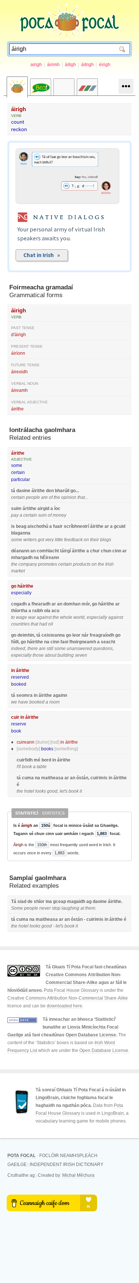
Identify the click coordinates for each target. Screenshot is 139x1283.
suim (16, 508)
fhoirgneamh (82, 641)
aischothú (37, 526)
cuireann (25, 742)
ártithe (29, 508)
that (81, 497)
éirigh (104, 64)
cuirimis (98, 777)
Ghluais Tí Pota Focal (78, 1089)
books (47, 748)
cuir (15, 717)
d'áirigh (18, 334)
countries (20, 624)
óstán (82, 777)
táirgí (65, 550)
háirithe (25, 586)
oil (50, 624)
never (45, 908)
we (14, 702)
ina (49, 901)
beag (21, 526)
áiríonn (18, 353)
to (13, 617)
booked (18, 684)
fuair (58, 526)
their (94, 539)
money (59, 515)
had (43, 624)
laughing (70, 908)
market (18, 571)
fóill (15, 641)
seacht (108, 641)
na (36, 557)
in (13, 670)
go (73, 490)
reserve (18, 724)
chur (95, 550)
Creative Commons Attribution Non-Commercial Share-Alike (67, 998)
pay (15, 515)
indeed (18, 648)
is (13, 526)
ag (89, 901)
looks (40, 791)
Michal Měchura (78, 1175)
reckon (19, 129)
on (86, 539)
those (38, 655)
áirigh (18, 109)
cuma (28, 777)
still (50, 648)
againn (60, 695)
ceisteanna (53, 635)
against (44, 617)
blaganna (20, 533)
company (28, 564)
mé (37, 760)
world (79, 617)
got (41, 539)
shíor (39, 901)
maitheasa (52, 777)
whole (66, 617)
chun (106, 550)
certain (18, 472)
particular (20, 479)
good (52, 791)
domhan (71, 604)
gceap (59, 901)
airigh (36, 64)
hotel (29, 791)
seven (81, 655)
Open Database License (91, 1034)
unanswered (79, 648)
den (50, 490)
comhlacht (48, 550)
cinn (116, 550)
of (51, 497)
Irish (109, 564)
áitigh (70, 64)
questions (103, 648)
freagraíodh (102, 635)
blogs (105, 539)
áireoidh (19, 371)
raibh (37, 610)
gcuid (119, 526)
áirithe (17, 409)
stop (56, 908)
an (33, 550)
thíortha (19, 610)
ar (107, 526)
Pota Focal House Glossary (71, 990)
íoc (57, 508)
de (30, 901)
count (17, 122)
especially (21, 592)
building (65, 655)
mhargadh (22, 557)
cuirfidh (25, 760)
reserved (20, 677)
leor (76, 635)
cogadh (19, 604)
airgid (43, 508)
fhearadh (41, 604)
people (33, 497)
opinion (68, 497)
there (32, 648)
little (59, 539)
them (90, 908)
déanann (20, 550)
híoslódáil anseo (24, 990)
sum (42, 515)
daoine (23, 490)
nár (85, 635)
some (16, 465)
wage (21, 617)
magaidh (76, 901)
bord (46, 760)
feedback (73, 539)
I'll (19, 766)
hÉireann (49, 557)
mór (86, 604)
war (32, 617)
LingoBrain (47, 1097)
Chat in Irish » (41, 255)
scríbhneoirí (76, 526)
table (42, 766)
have (23, 702)
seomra (24, 695)
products (81, 564)
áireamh (19, 390)
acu (55, 610)
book (16, 731)
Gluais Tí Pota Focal (72, 966)
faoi (64, 641)
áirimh (53, 64)
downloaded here (64, 1005)
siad (21, 901)
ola (47, 610)
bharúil (62, 490)
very (49, 539)
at (82, 908)
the (57, 497)
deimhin (25, 635)
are (44, 497)
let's (63, 791)
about (50, 655)
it (81, 791)
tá (13, 490)
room (54, 702)
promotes (47, 564)
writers (30, 539)
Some (17, 908)
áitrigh (87, 64)
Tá (13, 901)
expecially (21, 655)
